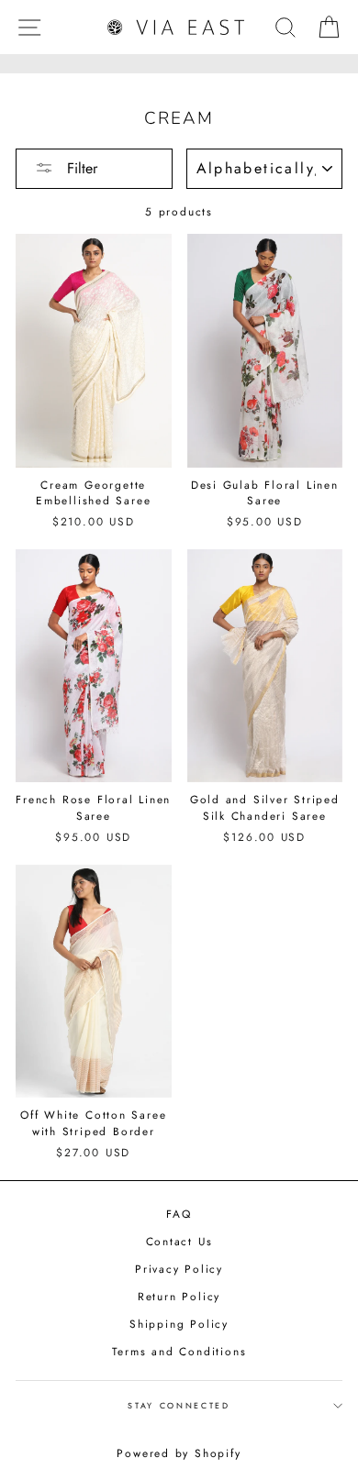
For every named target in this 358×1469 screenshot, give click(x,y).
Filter (79, 168)
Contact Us (179, 1241)
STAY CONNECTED (179, 1405)
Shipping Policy (179, 1323)
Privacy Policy (179, 1268)
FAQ (178, 1213)
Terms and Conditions (179, 1351)
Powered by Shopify (179, 1453)
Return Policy (179, 1296)
